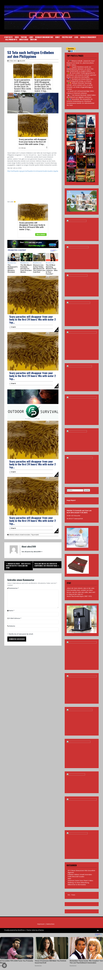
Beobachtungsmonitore (44, 37)
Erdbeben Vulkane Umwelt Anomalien (19, 535)
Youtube (24, 37)
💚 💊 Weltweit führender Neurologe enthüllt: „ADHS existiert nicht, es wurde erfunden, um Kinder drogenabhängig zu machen (80, 86)
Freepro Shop (67, 37)
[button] (4, 965)
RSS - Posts (71, 895)
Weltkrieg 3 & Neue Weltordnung (78, 883)
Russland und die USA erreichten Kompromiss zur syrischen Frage (46, 565)
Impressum (41, 924)
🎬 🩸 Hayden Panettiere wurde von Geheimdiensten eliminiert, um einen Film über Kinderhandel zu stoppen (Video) (80, 69)
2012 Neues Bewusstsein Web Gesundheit (81, 870)
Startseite (8, 37)
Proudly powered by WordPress (14, 930)
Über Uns (33, 39)
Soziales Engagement (88, 37)
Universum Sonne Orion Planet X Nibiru (80, 880)
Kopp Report (71, 500)
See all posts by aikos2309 (31, 552)
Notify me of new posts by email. (21, 634)
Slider (69, 878)
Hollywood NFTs (11, 39)
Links (31, 37)
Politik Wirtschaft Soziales (76, 876)
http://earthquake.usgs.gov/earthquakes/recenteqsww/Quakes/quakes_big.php (32, 171)
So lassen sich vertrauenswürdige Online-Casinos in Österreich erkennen (80, 92)
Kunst (57, 37)
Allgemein (71, 872)
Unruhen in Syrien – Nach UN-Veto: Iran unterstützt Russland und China (18, 566)
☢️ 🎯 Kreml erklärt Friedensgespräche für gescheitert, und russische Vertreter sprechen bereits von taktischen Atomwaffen (81, 75)
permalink (36, 535)
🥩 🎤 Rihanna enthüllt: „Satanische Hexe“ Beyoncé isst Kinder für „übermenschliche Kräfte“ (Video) (81, 63)
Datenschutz (50, 924)
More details (41, 234)
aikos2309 (22, 61)
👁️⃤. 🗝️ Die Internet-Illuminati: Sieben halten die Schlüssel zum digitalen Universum (81, 96)
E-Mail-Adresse (15, 618)
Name (11, 610)
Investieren (23, 39)
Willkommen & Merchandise (77, 885)
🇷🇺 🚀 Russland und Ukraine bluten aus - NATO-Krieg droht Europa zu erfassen (80, 80)
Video (17, 37)
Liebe (76, 37)
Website (12, 626)
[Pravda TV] (51, 17)
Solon (33, 930)
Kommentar (14, 588)
